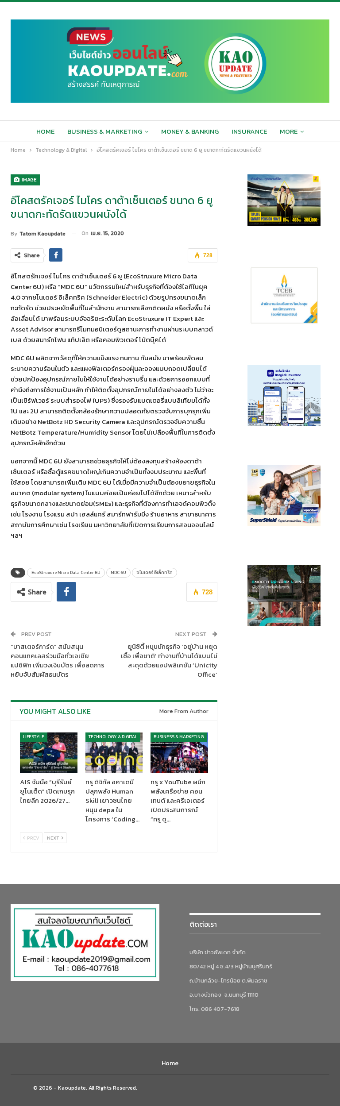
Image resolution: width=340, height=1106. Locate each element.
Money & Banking (190, 131)
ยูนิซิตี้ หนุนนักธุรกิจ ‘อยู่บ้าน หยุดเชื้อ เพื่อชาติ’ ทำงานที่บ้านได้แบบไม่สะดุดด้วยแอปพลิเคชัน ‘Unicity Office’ (169, 660)
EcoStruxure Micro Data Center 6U (65, 572)
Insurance (249, 131)
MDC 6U (118, 572)
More (289, 131)
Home (45, 131)
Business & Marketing (104, 131)
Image (28, 180)
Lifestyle (33, 736)
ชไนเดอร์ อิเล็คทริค (154, 572)
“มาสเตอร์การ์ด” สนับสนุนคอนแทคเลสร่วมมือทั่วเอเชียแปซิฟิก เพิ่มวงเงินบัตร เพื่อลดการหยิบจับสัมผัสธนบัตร (57, 660)
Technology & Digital (113, 736)
